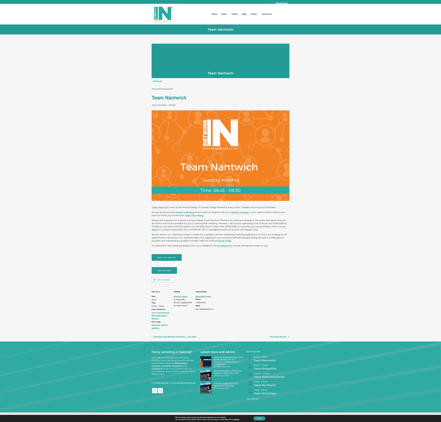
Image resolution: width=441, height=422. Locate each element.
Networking (156, 325)
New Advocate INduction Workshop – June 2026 (175, 336)
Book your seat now (167, 257)
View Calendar (252, 399)
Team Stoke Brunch (278, 336)
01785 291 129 (161, 383)
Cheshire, (156, 366)
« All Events (157, 81)
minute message (240, 212)
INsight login (282, 3)
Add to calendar (163, 280)
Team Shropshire (265, 368)
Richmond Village (180, 296)
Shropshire (177, 366)
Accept (259, 418)
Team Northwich (265, 385)
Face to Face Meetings (160, 312)
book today (225, 241)
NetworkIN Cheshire (203, 296)
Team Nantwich (160, 207)
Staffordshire (181, 363)
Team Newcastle (265, 360)
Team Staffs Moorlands (269, 376)
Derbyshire (157, 369)
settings (236, 419)
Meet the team (164, 270)
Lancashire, (166, 366)
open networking (194, 215)
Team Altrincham (265, 393)
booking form (225, 245)
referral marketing (184, 212)
